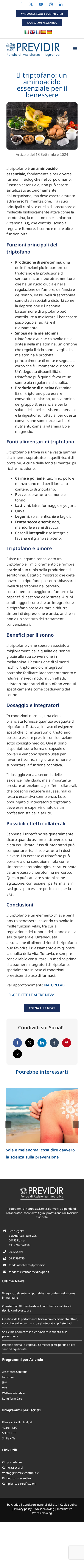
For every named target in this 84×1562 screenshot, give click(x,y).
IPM (4, 1382)
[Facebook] (17, 1042)
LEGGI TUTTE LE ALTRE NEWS (30, 994)
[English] (32, 32)
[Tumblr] (54, 1042)
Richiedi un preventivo (16, 1478)
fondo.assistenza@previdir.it (27, 1265)
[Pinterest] (66, 1042)
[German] (49, 32)
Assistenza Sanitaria (14, 1372)
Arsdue (15, 1504)
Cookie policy (68, 1504)
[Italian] (27, 32)
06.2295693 (16, 1252)
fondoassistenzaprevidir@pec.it (29, 1272)
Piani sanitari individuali (17, 1422)
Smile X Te (8, 1438)
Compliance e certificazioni (19, 1483)
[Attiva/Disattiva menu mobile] (75, 48)
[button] (8, 1124)
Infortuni (8, 1377)
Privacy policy (23, 1509)
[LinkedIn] (42, 1042)
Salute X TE (9, 1433)
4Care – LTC (9, 1428)
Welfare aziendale (13, 1393)
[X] (29, 1042)
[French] (38, 32)
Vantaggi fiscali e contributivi (20, 1473)
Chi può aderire (12, 1462)
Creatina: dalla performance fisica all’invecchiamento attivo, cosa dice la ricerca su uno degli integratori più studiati (40, 1321)
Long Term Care (12, 1398)
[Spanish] (43, 32)
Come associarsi (12, 1467)
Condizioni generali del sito (40, 1504)
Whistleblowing (44, 1509)
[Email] (17, 1053)
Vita (4, 1388)
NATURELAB (54, 985)
